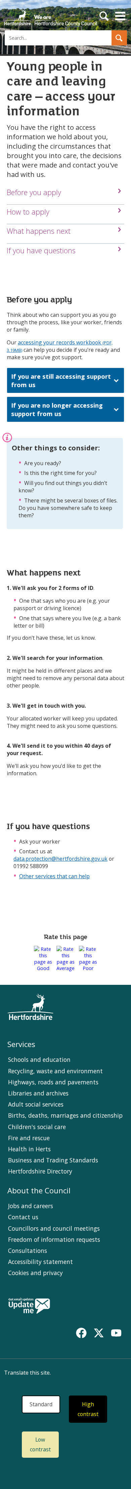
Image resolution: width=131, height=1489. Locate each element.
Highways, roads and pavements (53, 1082)
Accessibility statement (40, 1262)
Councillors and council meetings (54, 1228)
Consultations (27, 1250)
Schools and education (39, 1059)
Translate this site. (27, 1372)
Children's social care (37, 1127)
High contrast (88, 1409)
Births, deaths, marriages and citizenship (65, 1115)
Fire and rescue (29, 1138)
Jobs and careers (30, 1206)
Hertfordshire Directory (40, 1171)
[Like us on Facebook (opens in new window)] (81, 1333)
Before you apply (34, 192)
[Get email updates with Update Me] (29, 1306)
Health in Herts (29, 1149)
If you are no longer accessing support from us (57, 409)
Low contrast (40, 1444)
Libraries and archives (38, 1093)
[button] (119, 37)
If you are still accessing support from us (61, 380)
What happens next (39, 231)
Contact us (23, 1217)
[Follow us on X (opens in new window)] (98, 1333)
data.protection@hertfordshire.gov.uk (60, 858)
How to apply (28, 212)
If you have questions (41, 250)
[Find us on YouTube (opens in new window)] (116, 1333)
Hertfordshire (50, 15)
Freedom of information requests (54, 1239)
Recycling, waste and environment (55, 1071)
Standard (41, 1404)
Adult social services (35, 1104)
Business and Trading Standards (53, 1160)
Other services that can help (54, 876)
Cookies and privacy (35, 1273)
